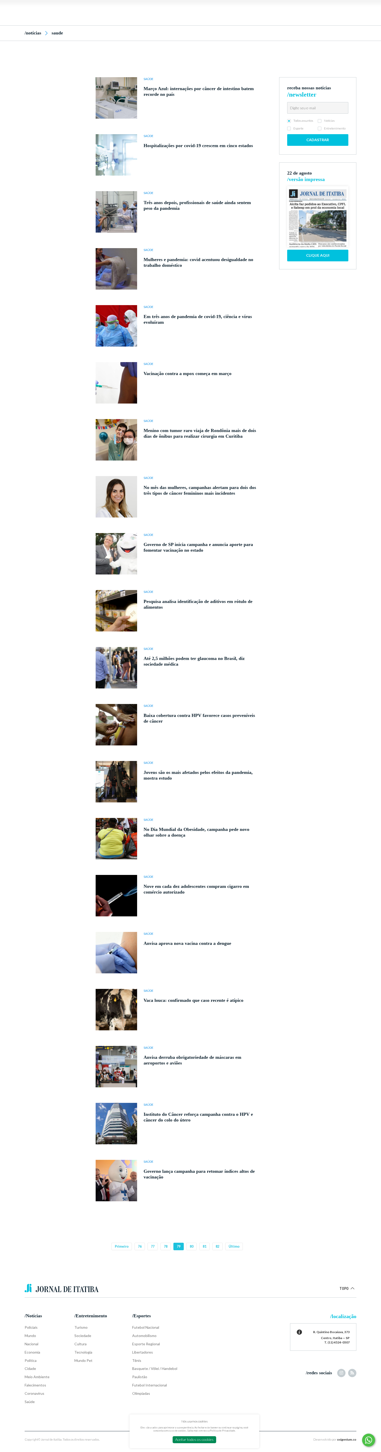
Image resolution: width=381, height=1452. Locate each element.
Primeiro (122, 1246)
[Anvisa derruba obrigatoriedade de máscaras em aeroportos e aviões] (116, 1066)
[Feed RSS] (352, 1373)
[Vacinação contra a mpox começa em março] (116, 383)
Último (234, 1246)
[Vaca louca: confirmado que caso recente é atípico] (116, 1009)
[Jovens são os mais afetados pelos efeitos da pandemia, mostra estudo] (116, 781)
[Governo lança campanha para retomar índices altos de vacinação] (116, 1180)
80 (191, 1246)
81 (204, 1246)
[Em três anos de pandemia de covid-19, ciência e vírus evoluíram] (116, 326)
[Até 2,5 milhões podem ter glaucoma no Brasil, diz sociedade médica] (116, 667)
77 (152, 1246)
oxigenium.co (346, 1439)
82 (217, 1246)
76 (140, 1246)
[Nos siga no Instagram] (341, 1373)
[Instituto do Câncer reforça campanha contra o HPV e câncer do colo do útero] (116, 1123)
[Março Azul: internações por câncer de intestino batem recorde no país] (116, 98)
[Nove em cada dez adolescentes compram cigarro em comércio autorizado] (116, 895)
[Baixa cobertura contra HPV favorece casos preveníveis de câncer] (116, 724)
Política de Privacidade (222, 1430)
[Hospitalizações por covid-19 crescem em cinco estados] (116, 155)
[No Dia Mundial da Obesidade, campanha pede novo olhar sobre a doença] (116, 838)
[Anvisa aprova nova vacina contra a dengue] (116, 952)
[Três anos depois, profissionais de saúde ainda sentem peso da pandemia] (116, 212)
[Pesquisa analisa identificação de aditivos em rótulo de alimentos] (116, 610)
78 (165, 1246)
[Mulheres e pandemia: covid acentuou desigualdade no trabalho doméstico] (116, 269)
